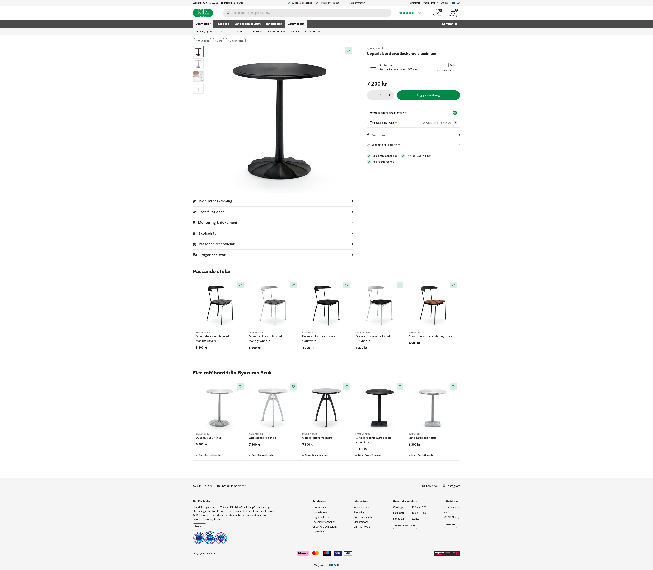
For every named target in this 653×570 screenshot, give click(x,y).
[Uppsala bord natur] (220, 407)
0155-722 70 (212, 2)
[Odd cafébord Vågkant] (326, 407)
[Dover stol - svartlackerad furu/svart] (326, 306)
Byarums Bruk (375, 48)
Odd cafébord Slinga (262, 438)
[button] (413, 67)
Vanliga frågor (430, 2)
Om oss (444, 2)
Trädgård (222, 24)
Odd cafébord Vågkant (317, 438)
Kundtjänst (415, 2)
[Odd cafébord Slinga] (273, 407)
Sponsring (359, 512)
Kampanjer (449, 24)
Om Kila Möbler (362, 526)
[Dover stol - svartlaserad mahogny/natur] (273, 306)
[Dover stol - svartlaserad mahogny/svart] (220, 305)
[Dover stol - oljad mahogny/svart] (433, 306)
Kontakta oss (319, 512)
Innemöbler (274, 24)
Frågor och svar (321, 517)
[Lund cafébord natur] (433, 407)
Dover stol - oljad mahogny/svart (430, 336)
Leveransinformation (323, 521)
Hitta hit (450, 524)
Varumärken (296, 24)
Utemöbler (203, 24)
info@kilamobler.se (233, 2)
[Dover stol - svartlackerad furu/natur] (379, 306)
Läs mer (199, 526)
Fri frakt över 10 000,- (330, 2)
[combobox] (307, 13)
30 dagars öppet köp (302, 2)
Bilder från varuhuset (365, 517)
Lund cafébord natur (422, 438)
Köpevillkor (318, 531)
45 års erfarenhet (356, 2)
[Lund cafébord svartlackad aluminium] (379, 407)
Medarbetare (361, 521)
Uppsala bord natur (208, 437)
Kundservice (319, 507)
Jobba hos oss (361, 507)
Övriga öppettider (405, 525)
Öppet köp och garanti (324, 526)
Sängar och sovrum (248, 24)
